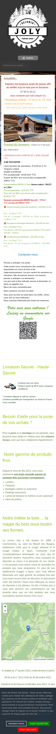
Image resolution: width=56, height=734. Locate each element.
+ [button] (5, 606)
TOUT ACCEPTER (39, 723)
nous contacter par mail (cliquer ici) (28, 95)
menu (29, 57)
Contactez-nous (28, 254)
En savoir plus (45, 714)
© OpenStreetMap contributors (43, 659)
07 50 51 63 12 (28, 92)
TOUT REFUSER (28, 730)
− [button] (5, 611)
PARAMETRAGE (16, 723)
